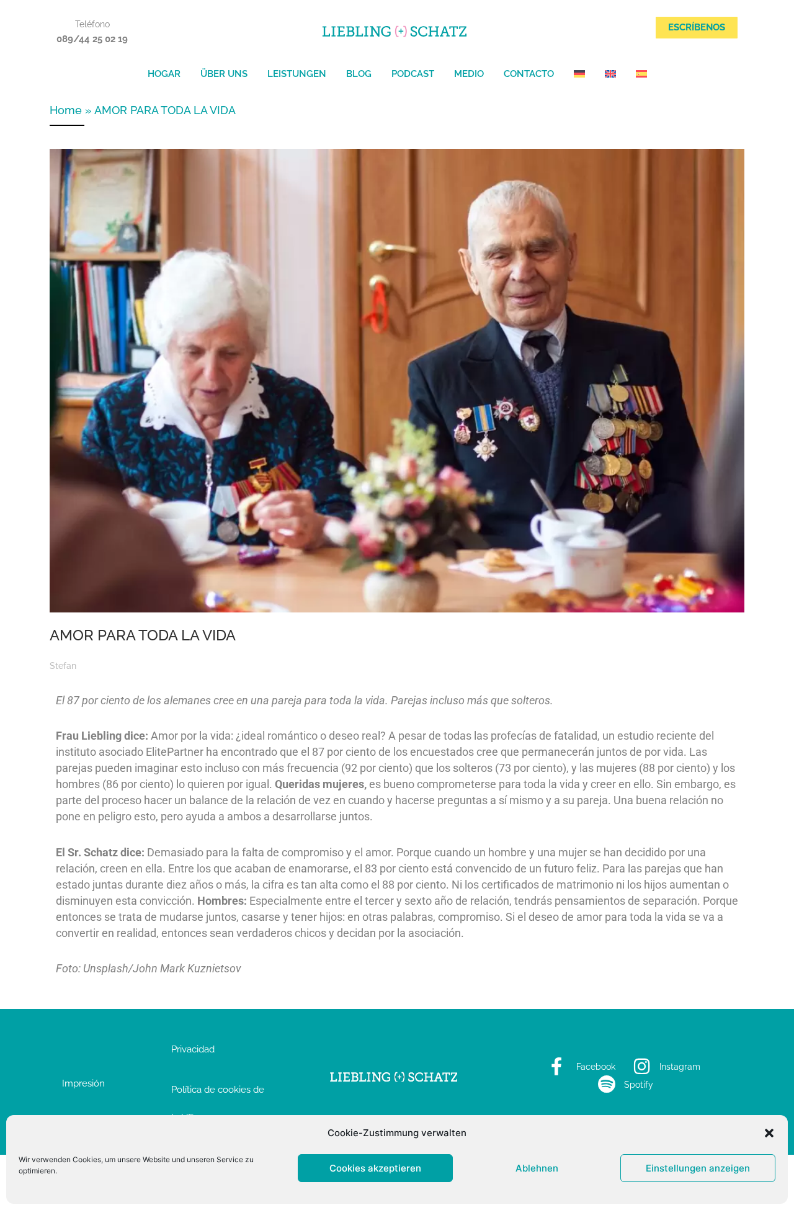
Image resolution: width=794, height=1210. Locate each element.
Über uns (224, 73)
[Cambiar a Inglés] (610, 74)
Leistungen (296, 73)
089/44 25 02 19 (92, 39)
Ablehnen (536, 1168)
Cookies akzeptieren (375, 1168)
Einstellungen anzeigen (698, 1168)
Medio (469, 73)
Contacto (529, 73)
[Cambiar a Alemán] (579, 74)
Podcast (412, 73)
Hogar (164, 73)
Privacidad (193, 1049)
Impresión (83, 1083)
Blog (359, 73)
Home (66, 110)
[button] (769, 1133)
